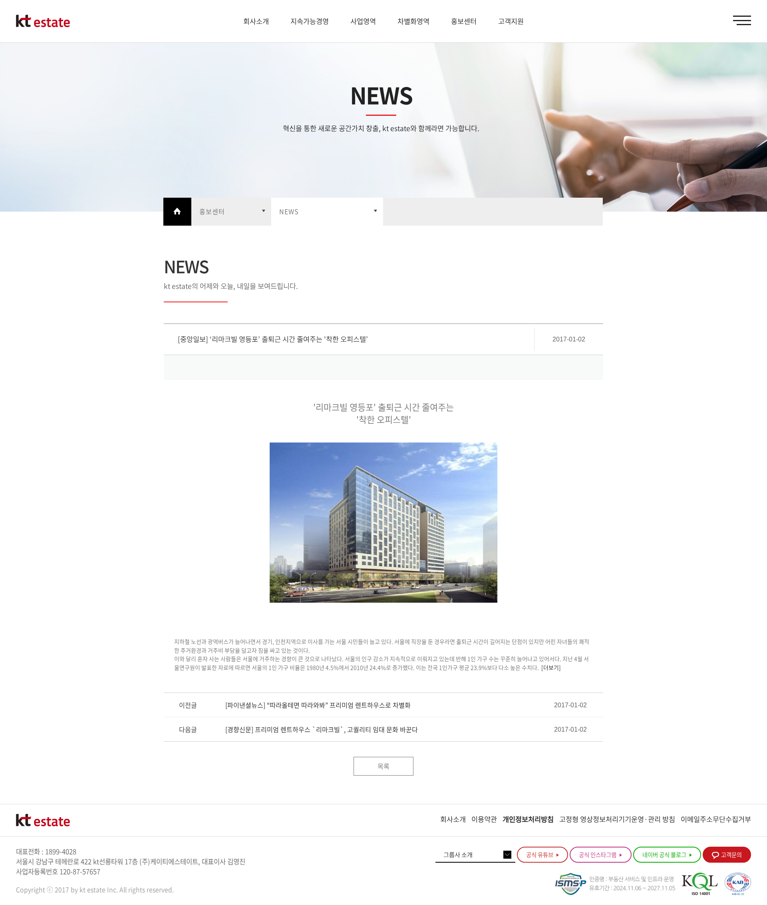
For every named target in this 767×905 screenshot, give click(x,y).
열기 (231, 212)
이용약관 (484, 819)
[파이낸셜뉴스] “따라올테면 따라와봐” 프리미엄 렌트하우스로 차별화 (318, 705)
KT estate (43, 21)
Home (177, 212)
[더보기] (551, 667)
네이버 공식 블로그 (665, 854)
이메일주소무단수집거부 (716, 819)
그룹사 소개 (458, 854)
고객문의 (731, 854)
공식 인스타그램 (598, 854)
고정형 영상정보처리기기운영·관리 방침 (617, 819)
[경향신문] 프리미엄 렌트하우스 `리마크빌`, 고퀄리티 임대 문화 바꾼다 (321, 729)
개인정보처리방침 (528, 819)
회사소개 (453, 819)
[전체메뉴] (742, 20)
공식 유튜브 (540, 854)
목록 (383, 766)
